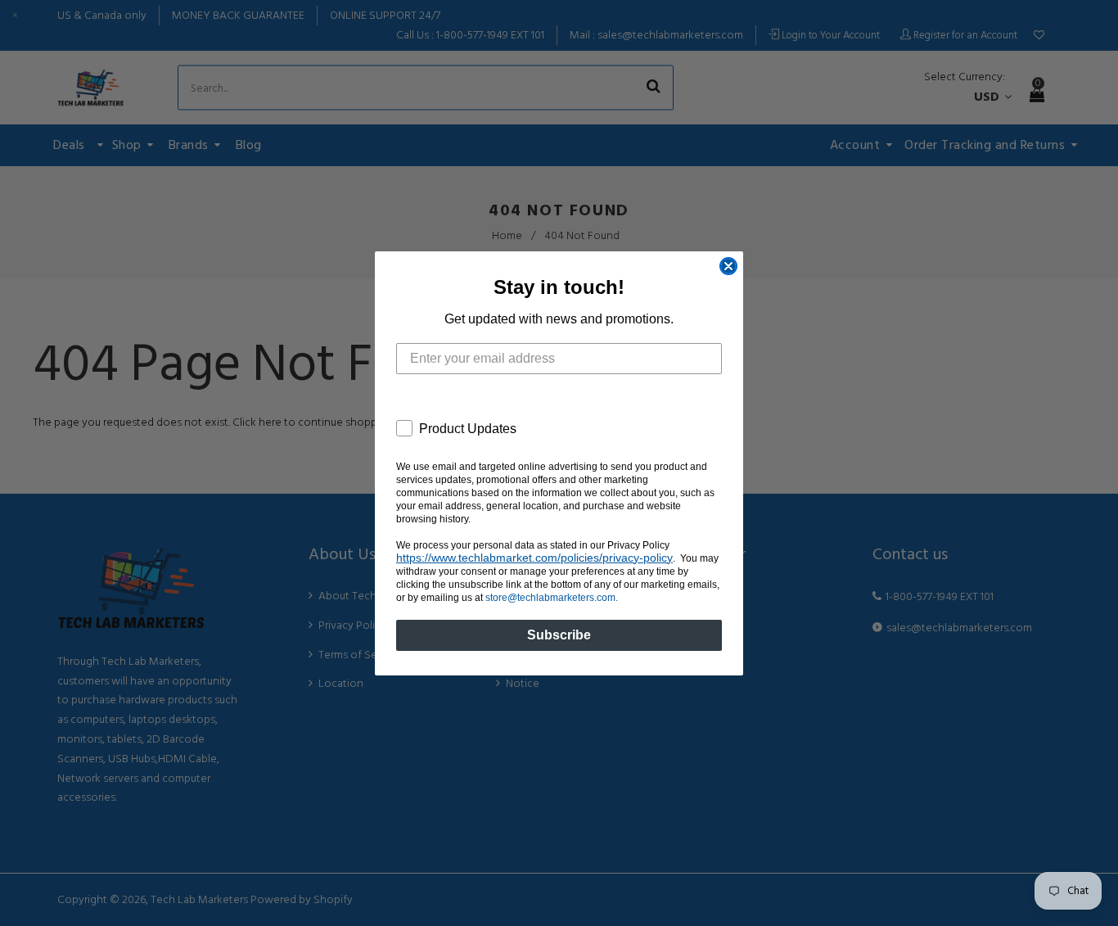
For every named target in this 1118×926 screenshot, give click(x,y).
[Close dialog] (728, 266)
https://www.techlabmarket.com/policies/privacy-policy (534, 557)
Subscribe (559, 635)
